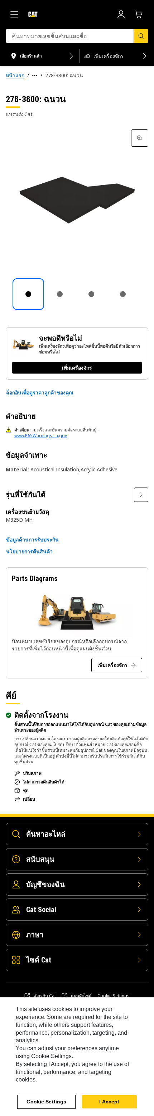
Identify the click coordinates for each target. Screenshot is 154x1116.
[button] (40, 392)
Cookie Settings (113, 996)
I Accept (109, 1101)
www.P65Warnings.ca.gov (40, 436)
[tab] (28, 294)
